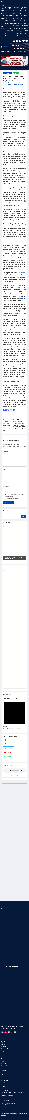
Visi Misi (3, 1044)
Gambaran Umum (5, 1048)
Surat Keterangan (5, 1082)
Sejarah (3, 1042)
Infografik (3, 1051)
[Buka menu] (2, 69)
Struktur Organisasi (6, 1046)
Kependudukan (5, 1078)
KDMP (2, 1061)
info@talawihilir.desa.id (7, 1095)
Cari (23, 516)
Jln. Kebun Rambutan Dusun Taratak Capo (12, 1092)
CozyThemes (4, 1115)
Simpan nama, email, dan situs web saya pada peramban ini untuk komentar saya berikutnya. (14, 496)
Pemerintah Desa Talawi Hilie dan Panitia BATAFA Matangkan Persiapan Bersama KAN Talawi (21, 20)
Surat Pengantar (5, 1080)
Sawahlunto (4, 1063)
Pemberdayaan (7, 73)
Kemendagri (4, 1068)
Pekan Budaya (4, 1058)
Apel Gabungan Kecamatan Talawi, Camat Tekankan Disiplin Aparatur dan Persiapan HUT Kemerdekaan (11, 20)
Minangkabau (7, 205)
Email (5, 478)
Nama (5, 469)
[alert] (14, 714)
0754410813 (5, 1090)
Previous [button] (5, 542)
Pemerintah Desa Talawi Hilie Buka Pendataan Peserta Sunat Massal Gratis (14, 19)
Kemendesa (4, 1070)
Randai (5, 94)
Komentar (6, 451)
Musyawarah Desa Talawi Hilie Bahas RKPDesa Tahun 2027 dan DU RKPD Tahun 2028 (2, 17)
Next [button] (24, 542)
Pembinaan (16, 73)
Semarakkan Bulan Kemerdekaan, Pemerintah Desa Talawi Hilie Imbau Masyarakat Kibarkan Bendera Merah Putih (25, 20)
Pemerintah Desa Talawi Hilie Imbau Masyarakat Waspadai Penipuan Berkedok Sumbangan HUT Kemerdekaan (7, 22)
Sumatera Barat (5, 1065)
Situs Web (6, 486)
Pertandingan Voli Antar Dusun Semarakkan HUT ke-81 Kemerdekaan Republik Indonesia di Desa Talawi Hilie (18, 21)
